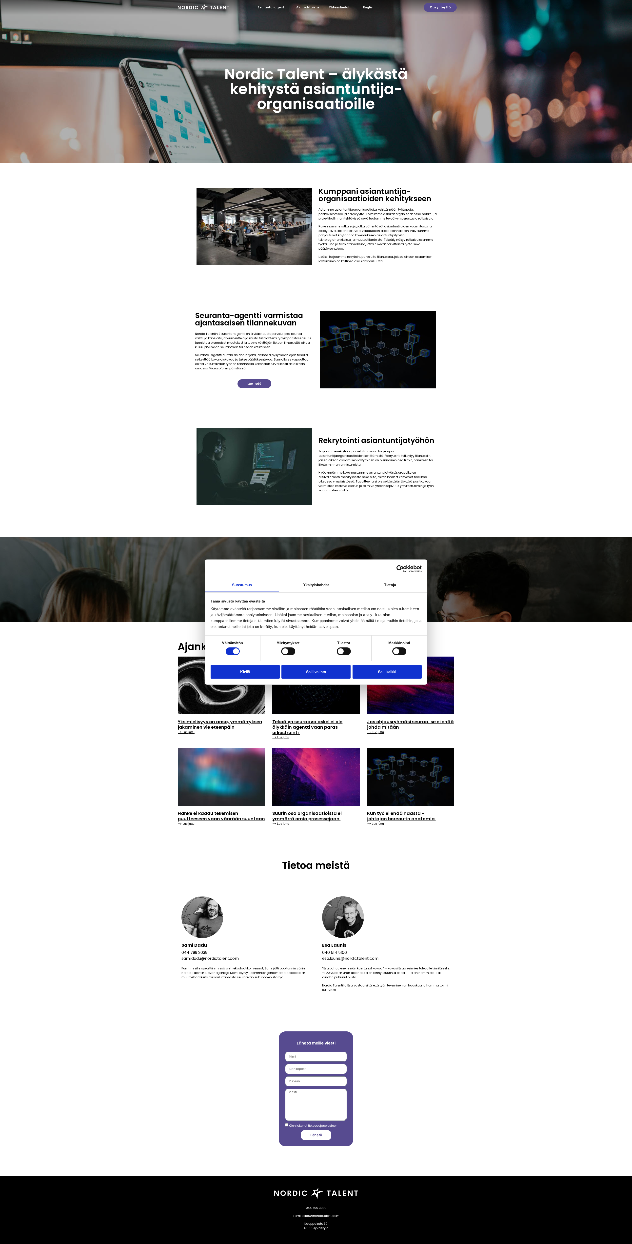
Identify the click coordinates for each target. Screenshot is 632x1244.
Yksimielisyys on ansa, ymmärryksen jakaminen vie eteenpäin (220, 724)
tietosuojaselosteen (322, 1125)
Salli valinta (316, 671)
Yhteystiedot (339, 7)
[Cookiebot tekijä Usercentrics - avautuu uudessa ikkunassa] (400, 568)
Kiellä (245, 671)
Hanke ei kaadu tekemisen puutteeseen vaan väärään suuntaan (221, 816)
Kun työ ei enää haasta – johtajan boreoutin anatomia (401, 816)
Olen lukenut (313, 1125)
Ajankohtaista (307, 7)
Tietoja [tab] (390, 585)
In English (367, 7)
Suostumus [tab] (242, 585)
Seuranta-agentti (271, 7)
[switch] (288, 651)
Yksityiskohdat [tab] (316, 585)
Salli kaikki (387, 671)
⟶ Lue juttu (186, 732)
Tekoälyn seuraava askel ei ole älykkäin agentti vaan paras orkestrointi (307, 727)
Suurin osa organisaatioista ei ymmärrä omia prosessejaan (307, 816)
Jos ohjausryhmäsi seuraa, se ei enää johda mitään (410, 724)
